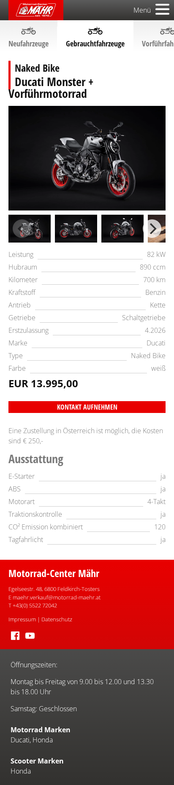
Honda (43, 740)
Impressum (22, 619)
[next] (152, 228)
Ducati (20, 740)
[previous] (22, 228)
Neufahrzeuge (28, 43)
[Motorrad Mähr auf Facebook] (15, 640)
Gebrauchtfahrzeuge (95, 43)
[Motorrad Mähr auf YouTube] (30, 640)
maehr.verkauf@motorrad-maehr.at (57, 597)
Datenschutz (56, 619)
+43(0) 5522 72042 (35, 605)
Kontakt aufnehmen (87, 407)
